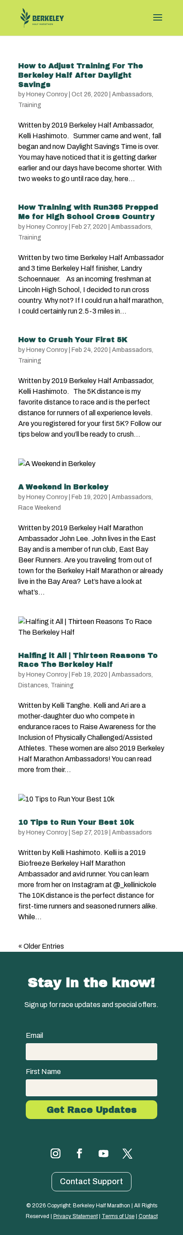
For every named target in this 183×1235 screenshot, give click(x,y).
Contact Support (91, 1181)
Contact (148, 1216)
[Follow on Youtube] (103, 1153)
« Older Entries (41, 946)
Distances (33, 685)
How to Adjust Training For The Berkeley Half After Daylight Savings (80, 75)
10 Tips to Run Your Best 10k (76, 822)
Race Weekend (39, 507)
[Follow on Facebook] (79, 1153)
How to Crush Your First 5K (72, 339)
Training (29, 105)
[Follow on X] (127, 1153)
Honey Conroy (47, 94)
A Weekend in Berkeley (63, 487)
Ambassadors (132, 94)
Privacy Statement (75, 1216)
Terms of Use (118, 1216)
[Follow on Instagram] (55, 1153)
